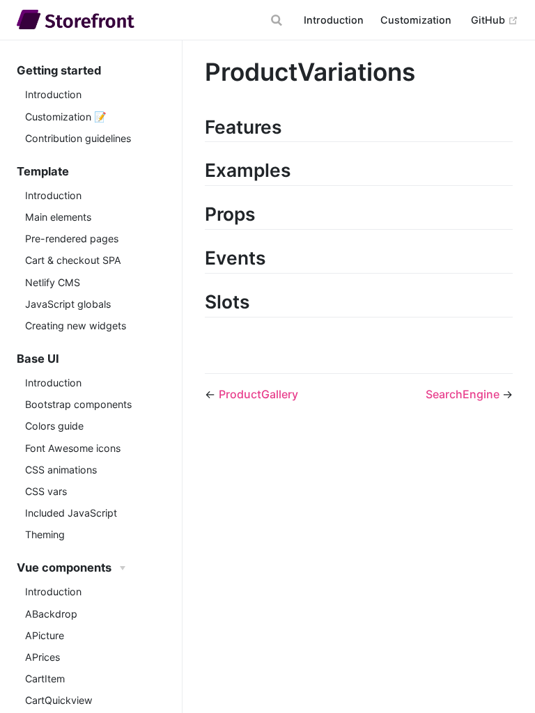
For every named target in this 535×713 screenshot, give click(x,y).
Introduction (334, 20)
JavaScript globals (68, 304)
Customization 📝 (66, 117)
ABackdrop (51, 614)
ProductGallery (258, 394)
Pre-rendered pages (71, 238)
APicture (44, 635)
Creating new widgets (75, 325)
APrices (42, 657)
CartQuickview (59, 700)
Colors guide (54, 426)
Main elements (58, 217)
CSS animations (61, 470)
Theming (45, 534)
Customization (415, 20)
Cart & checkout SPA (73, 260)
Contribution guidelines (78, 138)
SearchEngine (464, 394)
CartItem (45, 678)
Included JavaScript (71, 513)
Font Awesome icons (73, 448)
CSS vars (46, 491)
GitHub (494, 19)
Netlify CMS (52, 282)
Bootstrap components (78, 404)
